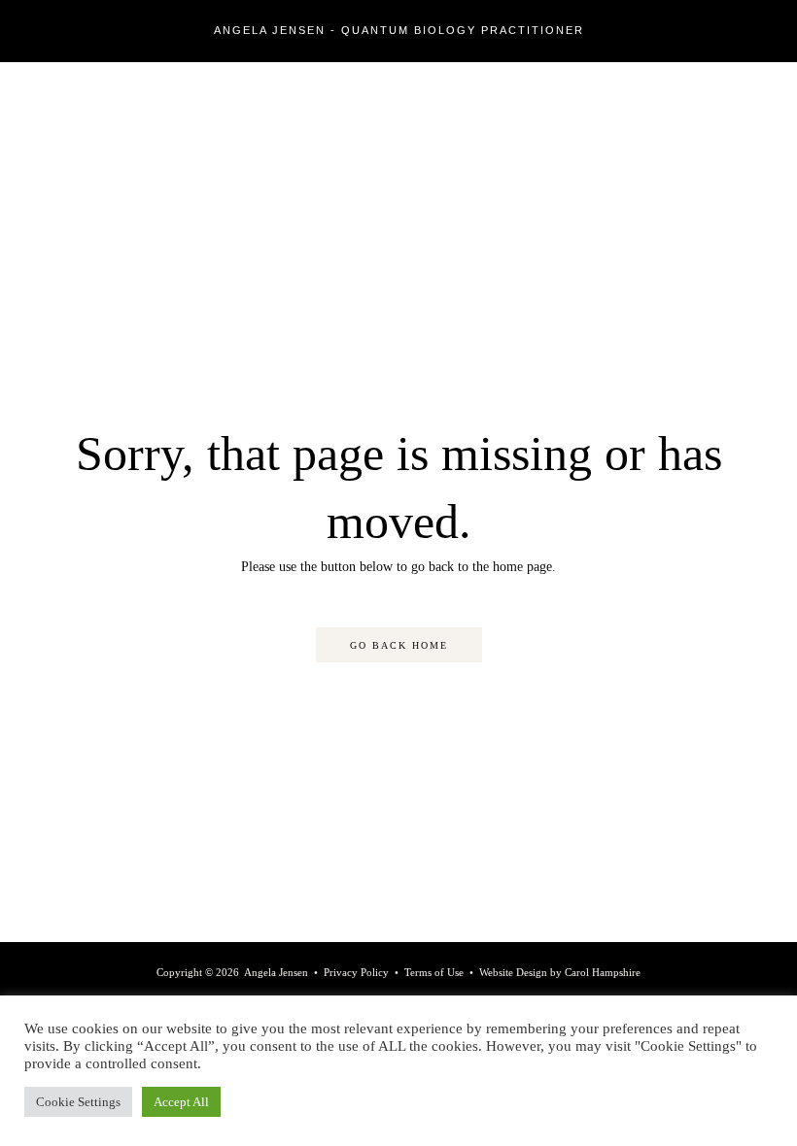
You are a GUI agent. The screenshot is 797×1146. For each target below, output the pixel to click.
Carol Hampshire (603, 972)
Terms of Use (434, 972)
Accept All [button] (181, 1102)
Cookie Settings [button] (78, 1102)
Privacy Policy (356, 972)
